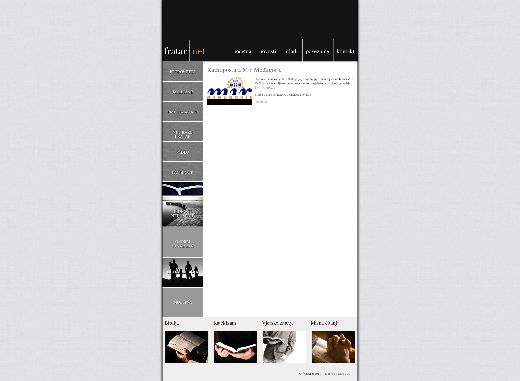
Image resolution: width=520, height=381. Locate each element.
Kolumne (183, 92)
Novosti (267, 51)
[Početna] (178, 31)
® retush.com (343, 373)
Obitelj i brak (183, 272)
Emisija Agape (183, 112)
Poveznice (317, 51)
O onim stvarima (182, 244)
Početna (242, 51)
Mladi (291, 51)
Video (182, 152)
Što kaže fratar (183, 134)
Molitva (182, 302)
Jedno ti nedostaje (182, 213)
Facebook (183, 172)
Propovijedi (183, 71)
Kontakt (345, 51)
